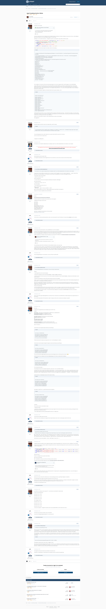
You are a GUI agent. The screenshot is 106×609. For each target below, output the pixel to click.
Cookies (59, 606)
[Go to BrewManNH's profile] (30, 145)
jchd (30, 154)
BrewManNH (30, 142)
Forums (27, 6)
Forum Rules (38, 6)
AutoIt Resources (35, 4)
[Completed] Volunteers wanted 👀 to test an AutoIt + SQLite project (37, 586)
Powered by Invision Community (53, 607)
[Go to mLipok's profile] (70, 583)
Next (29, 20)
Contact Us (55, 606)
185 (30, 129)
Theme (47, 606)
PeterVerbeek (29, 599)
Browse (28, 4)
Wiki (30, 4)
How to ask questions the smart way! (57, 148)
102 (31, 162)
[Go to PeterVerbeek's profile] (70, 599)
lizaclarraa (28, 595)
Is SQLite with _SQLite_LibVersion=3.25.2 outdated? (35, 590)
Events (35, 6)
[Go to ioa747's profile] (70, 595)
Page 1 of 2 (34, 20)
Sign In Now (65, 572)
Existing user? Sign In (72, 1)
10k (29, 162)
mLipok (72, 582)
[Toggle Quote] (35, 126)
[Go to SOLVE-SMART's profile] (70, 587)
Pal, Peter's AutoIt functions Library (31, 598)
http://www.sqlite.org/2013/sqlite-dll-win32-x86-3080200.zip (42, 197)
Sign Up (78, 1)
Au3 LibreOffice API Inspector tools (31, 582)
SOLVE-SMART (73, 586)
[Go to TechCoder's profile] (28, 17)
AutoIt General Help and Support (38, 17)
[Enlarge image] (67, 354)
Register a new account (40, 572)
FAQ (39, 4)
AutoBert (28, 591)
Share (72, 17)
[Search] (79, 4)
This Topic (76, 4)
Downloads (31, 6)
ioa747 (72, 594)
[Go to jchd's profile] (30, 157)
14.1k (29, 150)
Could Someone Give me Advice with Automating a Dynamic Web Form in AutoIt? (38, 594)
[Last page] (31, 20)
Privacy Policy (51, 606)
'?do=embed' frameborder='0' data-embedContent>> (68, 234)
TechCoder (31, 16)
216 (31, 150)
